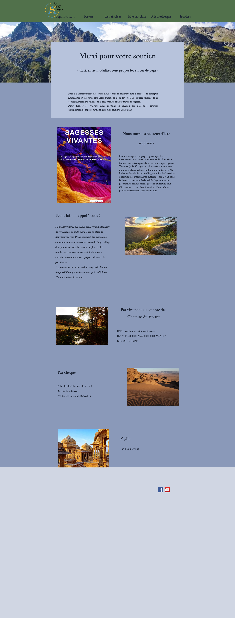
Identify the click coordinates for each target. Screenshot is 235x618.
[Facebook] (160, 489)
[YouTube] (167, 489)
